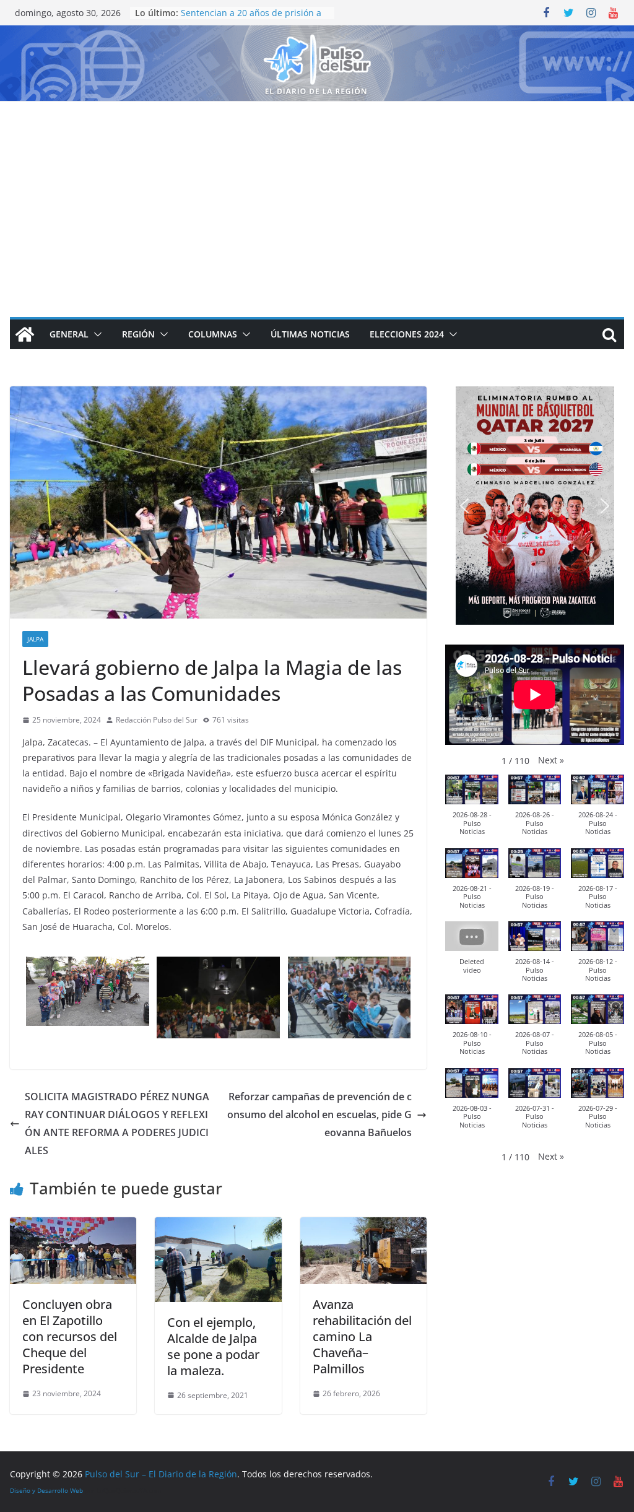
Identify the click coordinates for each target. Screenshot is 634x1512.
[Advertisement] (317, 194)
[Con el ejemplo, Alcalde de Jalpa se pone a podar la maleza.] (218, 1226)
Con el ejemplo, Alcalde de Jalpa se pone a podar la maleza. (213, 1346)
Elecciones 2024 (407, 334)
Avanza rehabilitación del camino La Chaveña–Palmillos (362, 1336)
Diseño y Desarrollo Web (46, 1490)
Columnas (212, 334)
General (69, 334)
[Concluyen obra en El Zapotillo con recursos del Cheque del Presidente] (73, 1226)
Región (138, 334)
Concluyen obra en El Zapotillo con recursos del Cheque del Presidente (69, 1336)
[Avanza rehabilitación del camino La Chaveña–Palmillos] (363, 1226)
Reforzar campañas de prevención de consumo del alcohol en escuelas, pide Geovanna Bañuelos (319, 1114)
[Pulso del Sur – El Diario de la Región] (317, 34)
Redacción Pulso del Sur (157, 720)
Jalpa (35, 639)
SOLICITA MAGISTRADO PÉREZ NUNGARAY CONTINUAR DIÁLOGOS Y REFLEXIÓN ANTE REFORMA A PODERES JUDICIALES (117, 1123)
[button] (95, 334)
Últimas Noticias (310, 334)
